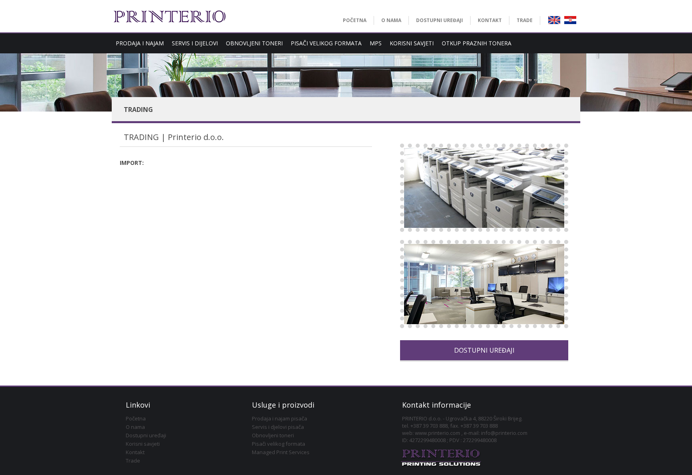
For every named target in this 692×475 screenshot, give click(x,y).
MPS (376, 43)
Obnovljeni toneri (273, 435)
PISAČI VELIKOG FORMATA (326, 43)
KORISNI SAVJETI (412, 43)
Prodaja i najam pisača (279, 418)
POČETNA (354, 20)
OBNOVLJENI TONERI (254, 43)
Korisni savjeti (143, 443)
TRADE (525, 20)
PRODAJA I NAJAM (140, 43)
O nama (135, 426)
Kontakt (135, 452)
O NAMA (391, 20)
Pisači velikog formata (278, 443)
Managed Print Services (281, 452)
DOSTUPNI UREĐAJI (439, 20)
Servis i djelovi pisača (278, 426)
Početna (136, 418)
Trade (133, 460)
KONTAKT (490, 20)
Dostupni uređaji (146, 435)
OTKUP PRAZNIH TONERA (476, 43)
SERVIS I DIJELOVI (195, 43)
